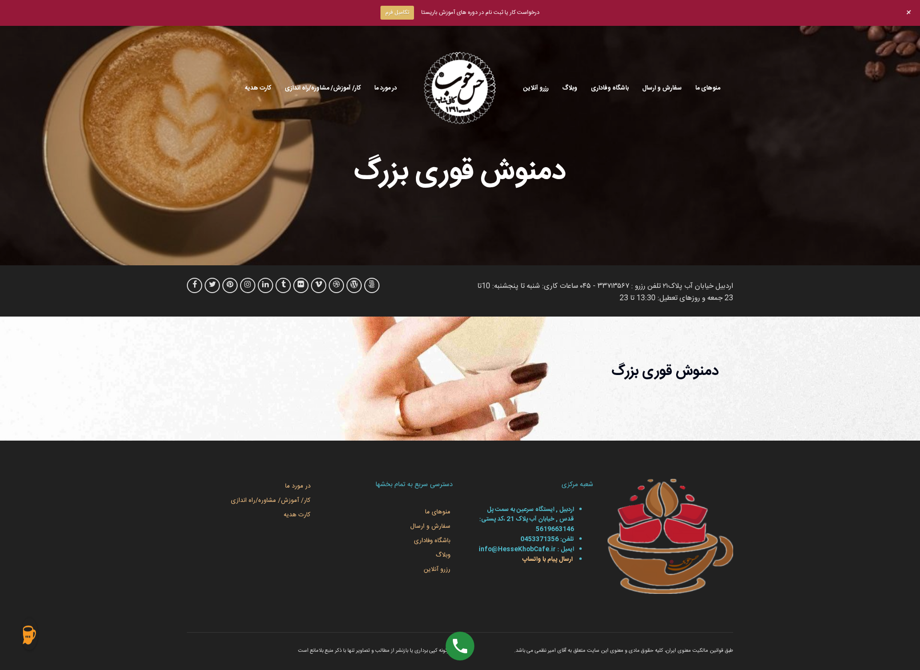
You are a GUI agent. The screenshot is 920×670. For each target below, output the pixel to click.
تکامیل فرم (397, 12)
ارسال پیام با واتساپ (547, 559)
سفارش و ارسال (662, 88)
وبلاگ (569, 88)
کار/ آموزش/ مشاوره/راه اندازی (323, 88)
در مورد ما (385, 88)
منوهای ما (707, 88)
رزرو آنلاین (536, 88)
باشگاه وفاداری (610, 88)
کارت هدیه (258, 88)
